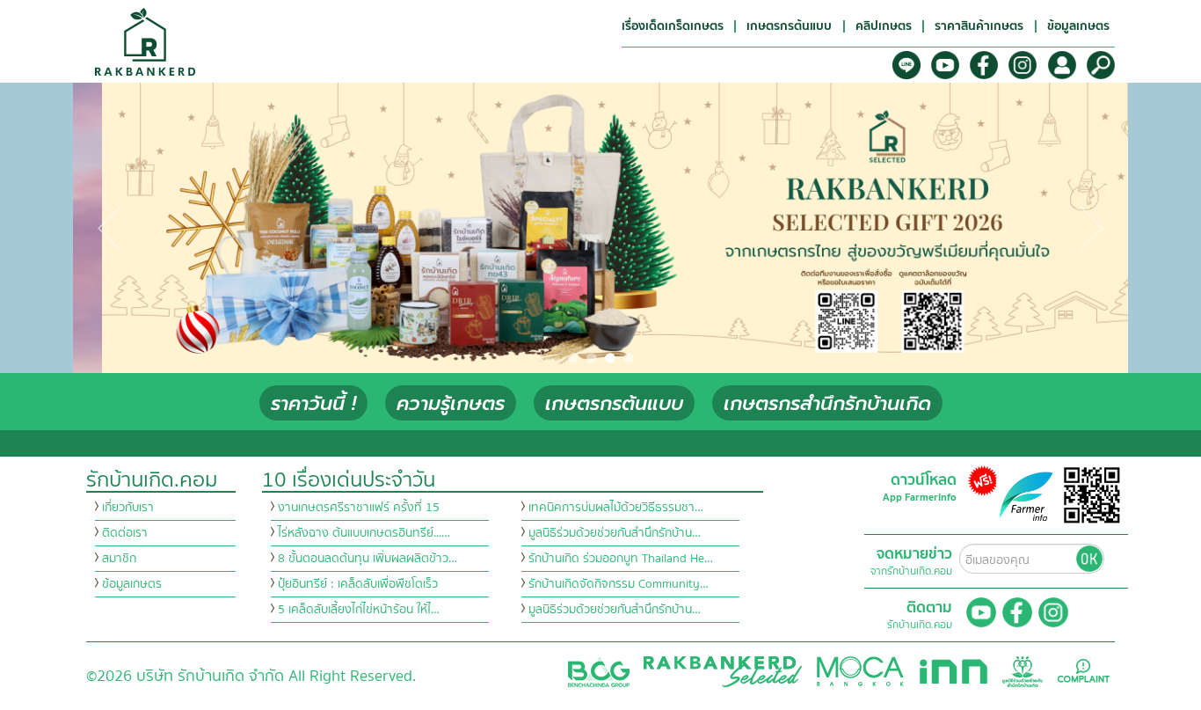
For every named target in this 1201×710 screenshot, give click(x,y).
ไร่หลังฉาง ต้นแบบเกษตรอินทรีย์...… (364, 533)
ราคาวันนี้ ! (313, 403)
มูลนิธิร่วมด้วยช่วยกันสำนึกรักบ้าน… (614, 533)
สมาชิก (119, 558)
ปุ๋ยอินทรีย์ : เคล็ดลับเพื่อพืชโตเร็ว (358, 584)
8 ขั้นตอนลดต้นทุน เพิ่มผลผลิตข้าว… (367, 558)
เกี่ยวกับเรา (128, 507)
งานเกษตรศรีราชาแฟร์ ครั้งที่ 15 (359, 507)
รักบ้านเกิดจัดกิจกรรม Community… (618, 584)
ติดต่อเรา (125, 533)
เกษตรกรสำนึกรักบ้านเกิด (827, 403)
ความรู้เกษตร (451, 403)
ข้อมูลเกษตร (132, 584)
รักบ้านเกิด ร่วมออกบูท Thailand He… (620, 558)
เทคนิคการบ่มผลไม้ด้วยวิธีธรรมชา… (615, 507)
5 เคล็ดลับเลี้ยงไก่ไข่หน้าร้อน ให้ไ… (359, 609)
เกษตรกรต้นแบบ (614, 403)
